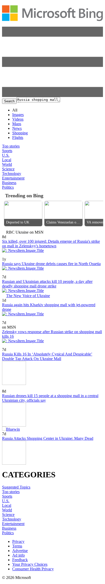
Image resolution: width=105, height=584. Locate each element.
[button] (52, 95)
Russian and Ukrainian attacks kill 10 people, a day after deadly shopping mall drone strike (47, 283)
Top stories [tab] (11, 146)
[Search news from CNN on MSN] (6, 319)
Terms (17, 546)
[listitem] (23, 213)
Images (18, 114)
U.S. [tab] (5, 155)
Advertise (20, 550)
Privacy (18, 541)
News (17, 128)
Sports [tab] (7, 151)
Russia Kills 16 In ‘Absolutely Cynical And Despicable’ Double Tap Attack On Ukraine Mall (47, 356)
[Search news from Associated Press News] (11, 255)
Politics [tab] (8, 187)
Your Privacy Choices (29, 564)
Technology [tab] (11, 173)
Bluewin (13, 429)
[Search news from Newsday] (13, 273)
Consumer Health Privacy (33, 569)
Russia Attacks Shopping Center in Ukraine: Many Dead (47, 438)
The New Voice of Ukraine (28, 296)
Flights (17, 137)
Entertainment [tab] (13, 178)
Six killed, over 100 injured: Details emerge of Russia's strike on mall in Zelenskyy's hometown (51, 243)
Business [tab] (9, 183)
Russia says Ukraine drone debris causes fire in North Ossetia (51, 264)
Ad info (18, 555)
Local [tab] (6, 160)
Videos (17, 119)
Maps (16, 124)
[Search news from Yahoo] (9, 346)
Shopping (20, 133)
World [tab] (7, 164)
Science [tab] (8, 169)
